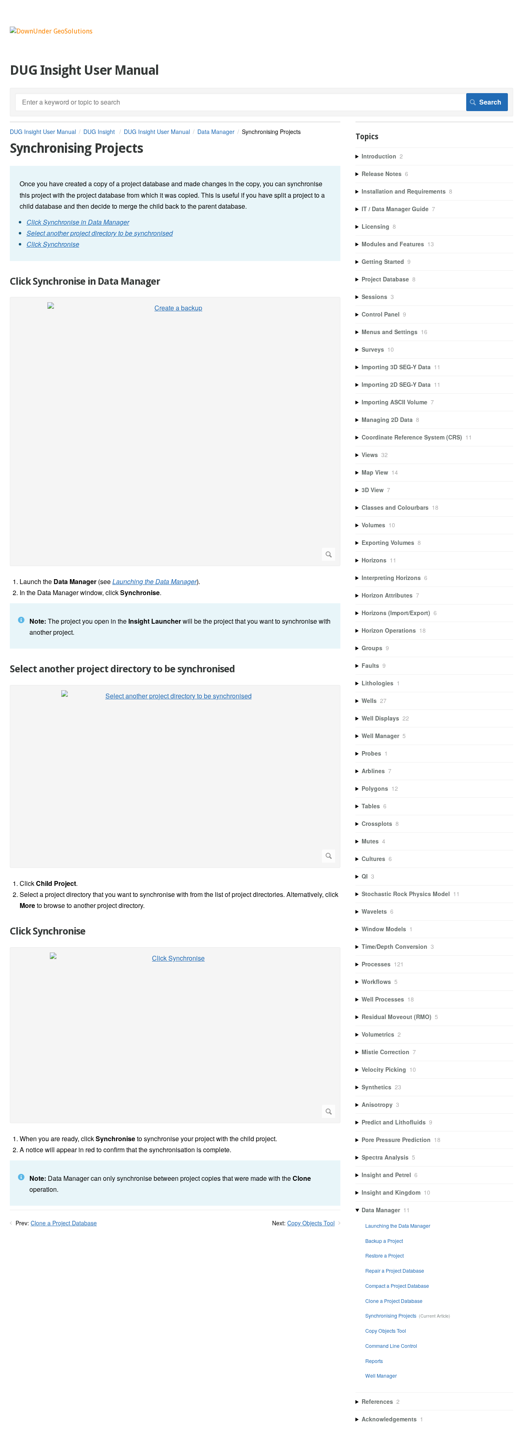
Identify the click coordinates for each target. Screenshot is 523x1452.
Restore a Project (384, 1255)
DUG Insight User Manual (43, 131)
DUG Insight (99, 131)
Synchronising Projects (390, 1315)
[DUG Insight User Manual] (51, 31)
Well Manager (381, 1375)
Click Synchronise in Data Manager (85, 281)
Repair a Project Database (394, 1270)
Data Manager (216, 131)
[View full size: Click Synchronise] (175, 1035)
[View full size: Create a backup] (175, 431)
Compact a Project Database (397, 1285)
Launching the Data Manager (397, 1225)
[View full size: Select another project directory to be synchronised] (175, 776)
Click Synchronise (47, 931)
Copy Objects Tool (311, 1223)
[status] (175, 213)
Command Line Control (391, 1345)
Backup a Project (384, 1240)
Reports (374, 1360)
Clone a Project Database (64, 1223)
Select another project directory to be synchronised (122, 669)
